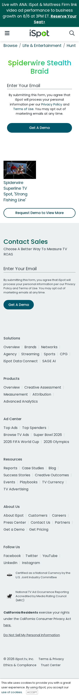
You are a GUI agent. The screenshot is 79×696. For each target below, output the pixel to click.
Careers (59, 515)
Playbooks (29, 482)
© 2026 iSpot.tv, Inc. (19, 659)
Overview (12, 347)
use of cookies (11, 692)
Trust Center (51, 665)
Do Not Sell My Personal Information (32, 635)
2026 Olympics (56, 441)
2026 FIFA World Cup (21, 441)
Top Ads (11, 427)
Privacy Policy (51, 104)
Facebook (12, 555)
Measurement (16, 394)
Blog (52, 468)
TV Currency (53, 482)
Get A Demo (39, 127)
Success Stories (17, 475)
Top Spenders (34, 427)
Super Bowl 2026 (48, 434)
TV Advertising (16, 489)
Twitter (31, 555)
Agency (10, 354)
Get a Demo (14, 529)
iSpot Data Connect (21, 361)
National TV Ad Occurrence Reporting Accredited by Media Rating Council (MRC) (42, 596)
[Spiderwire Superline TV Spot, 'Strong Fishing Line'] (20, 169)
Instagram (31, 562)
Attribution (41, 394)
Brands (30, 347)
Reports (10, 468)
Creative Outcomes (52, 475)
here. (7, 625)
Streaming (30, 354)
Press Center (15, 522)
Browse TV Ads (16, 434)
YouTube (50, 555)
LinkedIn (10, 562)
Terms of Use (23, 109)
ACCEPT (32, 692)
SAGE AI (49, 361)
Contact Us (40, 522)
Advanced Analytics (21, 401)
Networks (49, 347)
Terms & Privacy (51, 659)
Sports (49, 354)
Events (9, 482)
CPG (64, 354)
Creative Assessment (42, 387)
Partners (62, 522)
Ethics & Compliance (20, 665)
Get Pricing (38, 529)
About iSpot (14, 515)
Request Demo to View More (39, 212)
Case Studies (33, 468)
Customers (37, 515)
